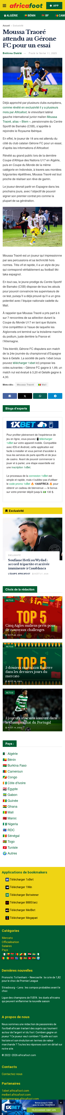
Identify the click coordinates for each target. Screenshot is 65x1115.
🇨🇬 (21, 954)
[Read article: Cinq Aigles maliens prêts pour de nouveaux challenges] (32, 617)
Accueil (6, 25)
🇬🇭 (34, 958)
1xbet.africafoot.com (15, 1090)
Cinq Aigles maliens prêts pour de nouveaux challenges (30, 628)
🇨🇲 (16, 954)
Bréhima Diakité (12, 53)
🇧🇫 (12, 954)
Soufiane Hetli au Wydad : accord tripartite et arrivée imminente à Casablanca (28, 564)
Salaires (7, 946)
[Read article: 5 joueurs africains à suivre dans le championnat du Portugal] (32, 710)
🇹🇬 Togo (9, 841)
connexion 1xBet (38, 475)
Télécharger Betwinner (24, 895)
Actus (9, 600)
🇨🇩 (16, 958)
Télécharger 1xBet (21, 879)
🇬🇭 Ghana (10, 806)
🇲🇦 (12, 958)
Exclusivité (18, 25)
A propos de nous (15, 1017)
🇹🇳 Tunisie (10, 847)
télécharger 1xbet (24, 363)
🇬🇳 (3, 958)
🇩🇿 (3, 954)
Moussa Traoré (25, 384)
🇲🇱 (8, 958)
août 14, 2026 (14, 727)
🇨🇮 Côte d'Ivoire (14, 782)
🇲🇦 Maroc (10, 818)
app (55, 5)
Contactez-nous (12, 1074)
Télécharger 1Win (20, 887)
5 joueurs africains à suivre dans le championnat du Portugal (31, 720)
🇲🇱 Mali (42, 384)
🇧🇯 (8, 954)
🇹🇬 (25, 958)
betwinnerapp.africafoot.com (20, 1099)
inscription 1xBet (21, 467)
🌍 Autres (10, 853)
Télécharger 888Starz (23, 902)
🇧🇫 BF (45, 15)
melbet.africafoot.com (16, 1094)
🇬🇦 (34, 954)
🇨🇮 (25, 954)
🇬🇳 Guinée (10, 800)
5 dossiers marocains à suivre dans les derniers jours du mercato (29, 672)
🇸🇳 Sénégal (11, 835)
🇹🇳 (29, 958)
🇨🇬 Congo (10, 777)
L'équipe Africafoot (19, 573)
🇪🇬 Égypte (10, 788)
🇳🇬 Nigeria (10, 823)
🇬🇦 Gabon (10, 794)
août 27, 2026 (41, 573)
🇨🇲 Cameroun (13, 771)
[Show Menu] (4, 5)
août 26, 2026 (14, 635)
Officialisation (10, 942)
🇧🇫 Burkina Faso (15, 765)
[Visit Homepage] (26, 5)
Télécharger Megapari (23, 918)
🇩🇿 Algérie (10, 15)
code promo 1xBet (19, 483)
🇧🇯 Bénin (29, 15)
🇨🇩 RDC (9, 829)
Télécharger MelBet (22, 910)
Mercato (7, 938)
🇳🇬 (38, 954)
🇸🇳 (21, 958)
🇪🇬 (29, 954)
